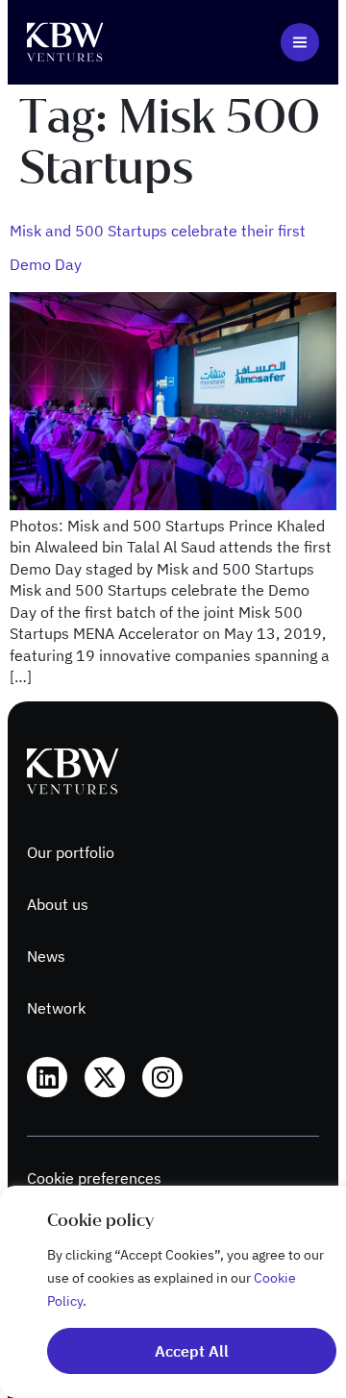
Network (56, 1008)
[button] (300, 42)
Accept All (192, 1351)
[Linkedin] (47, 1077)
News (46, 956)
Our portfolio (70, 852)
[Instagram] (162, 1077)
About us (57, 904)
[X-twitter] (105, 1077)
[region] (173, 1292)
